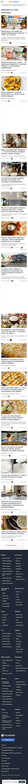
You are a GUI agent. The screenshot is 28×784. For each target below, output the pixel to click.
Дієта (17, 620)
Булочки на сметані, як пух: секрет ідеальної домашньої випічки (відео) (12, 361)
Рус (26, 1)
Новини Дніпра (6, 563)
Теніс (17, 597)
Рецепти (17, 709)
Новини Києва (6, 558)
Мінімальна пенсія (7, 724)
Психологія (19, 622)
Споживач (19, 636)
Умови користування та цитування (11, 753)
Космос (4, 617)
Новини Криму (6, 580)
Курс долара (5, 603)
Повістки (18, 660)
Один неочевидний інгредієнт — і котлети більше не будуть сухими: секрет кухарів (13, 151)
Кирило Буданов (6, 696)
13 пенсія (5, 712)
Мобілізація (18, 657)
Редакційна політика (7, 750)
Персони (3, 678)
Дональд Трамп (6, 686)
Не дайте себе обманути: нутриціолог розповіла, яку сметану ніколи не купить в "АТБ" (12, 271)
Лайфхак (18, 646)
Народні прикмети (21, 684)
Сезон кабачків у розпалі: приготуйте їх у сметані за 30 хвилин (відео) (12, 94)
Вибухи (4, 663)
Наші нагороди (6, 758)
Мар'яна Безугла (7, 701)
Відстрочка (19, 665)
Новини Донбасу (7, 578)
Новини (3, 555)
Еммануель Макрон (7, 691)
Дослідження (19, 625)
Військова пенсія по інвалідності (7, 721)
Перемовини (5, 665)
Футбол (18, 591)
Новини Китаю (6, 644)
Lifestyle (17, 630)
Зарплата (18, 558)
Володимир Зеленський (5, 682)
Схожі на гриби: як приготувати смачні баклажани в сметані (14, 532)
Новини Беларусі (7, 646)
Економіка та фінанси (5, 589)
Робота (18, 560)
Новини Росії (5, 638)
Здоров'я (17, 611)
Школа (18, 571)
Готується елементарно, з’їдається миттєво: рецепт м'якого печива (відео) (12, 417)
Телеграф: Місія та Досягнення (10, 768)
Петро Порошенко (7, 699)
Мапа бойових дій (7, 660)
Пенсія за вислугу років (7, 728)
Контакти (4, 760)
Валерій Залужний (7, 693)
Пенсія (3, 709)
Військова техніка (7, 673)
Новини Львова (6, 568)
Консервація (19, 715)
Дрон (3, 622)
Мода (17, 638)
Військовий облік (20, 670)
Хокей (17, 599)
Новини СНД (5, 641)
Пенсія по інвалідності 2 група (6, 717)
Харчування (19, 617)
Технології (5, 614)
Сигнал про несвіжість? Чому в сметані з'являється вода (14, 476)
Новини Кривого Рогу (6, 574)
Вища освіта (19, 574)
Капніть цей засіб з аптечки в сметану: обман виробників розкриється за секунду (13, 239)
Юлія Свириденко (7, 704)
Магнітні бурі (19, 649)
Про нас (4, 745)
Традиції (18, 687)
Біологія (4, 620)
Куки (15, 782)
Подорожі (18, 641)
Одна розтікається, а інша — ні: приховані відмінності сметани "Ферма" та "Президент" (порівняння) (14, 65)
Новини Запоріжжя (7, 571)
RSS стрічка (5, 771)
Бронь (17, 663)
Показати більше (11, 545)
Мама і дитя (19, 614)
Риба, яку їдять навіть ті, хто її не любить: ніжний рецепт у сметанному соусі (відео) (13, 389)
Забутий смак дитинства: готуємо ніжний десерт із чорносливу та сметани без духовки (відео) (12, 504)
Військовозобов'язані (22, 668)
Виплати (18, 563)
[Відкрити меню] (2, 2)
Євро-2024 (19, 602)
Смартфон (5, 625)
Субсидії (18, 566)
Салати (18, 723)
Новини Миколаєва (7, 583)
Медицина (19, 568)
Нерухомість (5, 598)
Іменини (18, 695)
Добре (22, 782)
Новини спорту (19, 588)
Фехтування (19, 604)
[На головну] (14, 2)
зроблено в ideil (6, 779)
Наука (3, 611)
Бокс (17, 594)
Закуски (18, 725)
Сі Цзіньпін (5, 688)
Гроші (4, 593)
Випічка (18, 712)
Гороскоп (18, 633)
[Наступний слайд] (26, 5)
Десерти (18, 720)
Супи (17, 718)
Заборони (19, 689)
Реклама (4, 755)
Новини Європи (6, 633)
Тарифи (4, 601)
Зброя (4, 668)
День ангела (19, 692)
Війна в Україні (5, 657)
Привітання (19, 652)
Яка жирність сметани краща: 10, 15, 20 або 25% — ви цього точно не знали (13, 331)
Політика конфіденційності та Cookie (12, 747)
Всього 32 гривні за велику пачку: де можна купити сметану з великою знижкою (12, 449)
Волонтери (5, 670)
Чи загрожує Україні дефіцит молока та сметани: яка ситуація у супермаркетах (12, 180)
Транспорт (5, 595)
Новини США (6, 636)
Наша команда (6, 763)
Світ (2, 630)
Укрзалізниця (6, 606)
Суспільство (18, 555)
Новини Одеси (6, 566)
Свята (17, 678)
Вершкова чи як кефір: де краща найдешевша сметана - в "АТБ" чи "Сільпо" (14, 33)
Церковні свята (20, 681)
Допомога (19, 576)
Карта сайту (5, 766)
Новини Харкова (7, 560)
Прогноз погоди (20, 579)
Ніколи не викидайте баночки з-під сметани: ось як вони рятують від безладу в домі (13, 209)
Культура (18, 644)
